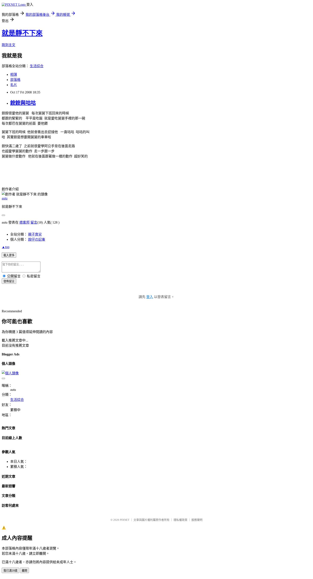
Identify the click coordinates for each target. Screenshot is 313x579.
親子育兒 (35, 234)
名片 (13, 85)
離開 (24, 570)
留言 (33, 222)
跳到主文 (8, 45)
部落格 (15, 79)
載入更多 (8, 255)
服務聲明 (196, 519)
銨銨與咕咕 (23, 103)
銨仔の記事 (36, 239)
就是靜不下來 (22, 33)
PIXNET (124, 519)
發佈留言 (8, 281)
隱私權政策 (180, 519)
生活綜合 (36, 66)
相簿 (13, 74)
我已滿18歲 (10, 570)
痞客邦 (24, 222)
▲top (5, 247)
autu (4, 198)
